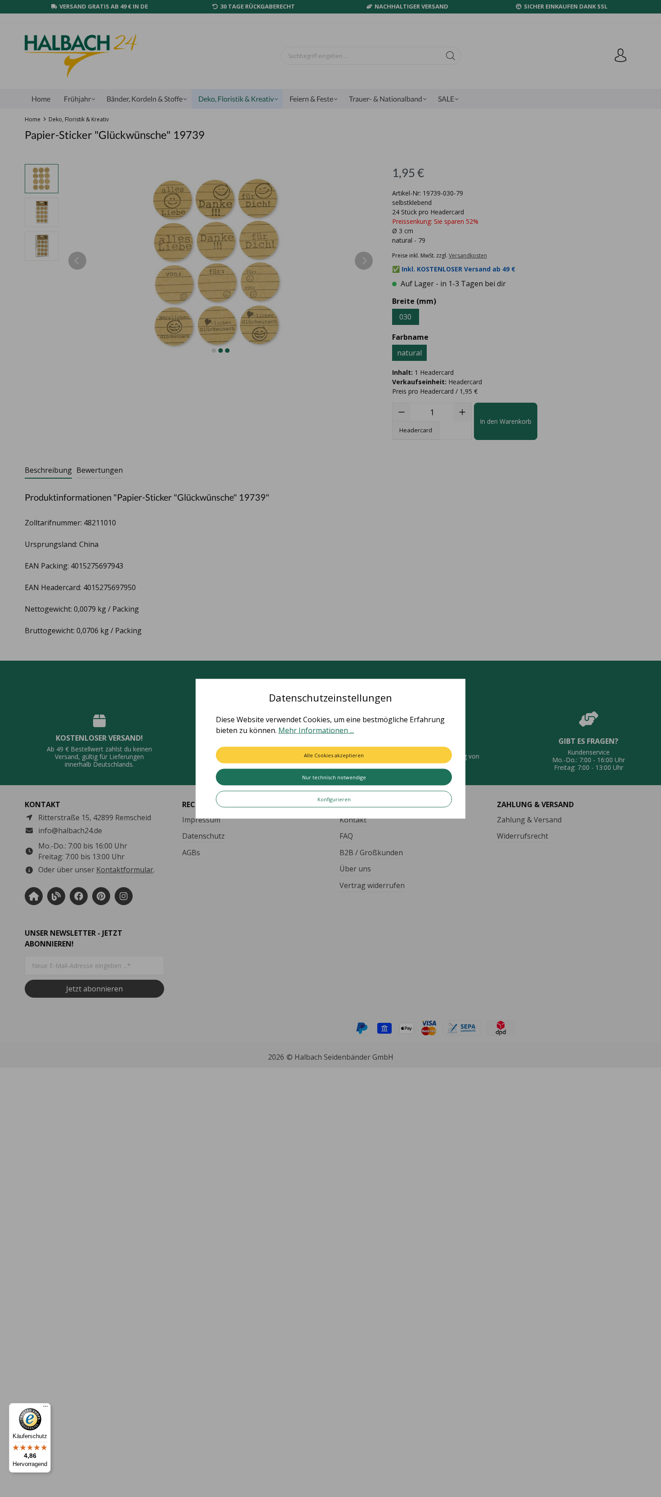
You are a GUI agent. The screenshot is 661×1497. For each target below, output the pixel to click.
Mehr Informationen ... (316, 730)
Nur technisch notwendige (334, 776)
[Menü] (45, 1408)
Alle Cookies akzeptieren (334, 754)
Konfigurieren (334, 798)
